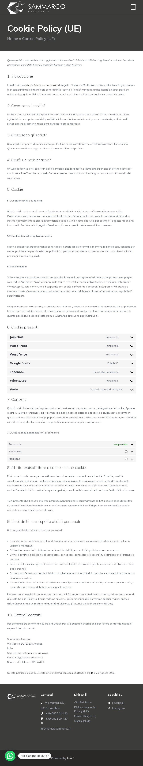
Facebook (118, 702)
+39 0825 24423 (57, 713)
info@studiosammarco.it (55, 728)
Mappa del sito (82, 720)
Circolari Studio (83, 702)
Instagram (118, 708)
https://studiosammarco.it (42, 85)
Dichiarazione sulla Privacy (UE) (84, 709)
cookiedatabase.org (79, 672)
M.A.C (70, 758)
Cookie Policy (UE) (85, 716)
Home (12, 38)
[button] (10, 756)
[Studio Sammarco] (36, 7)
